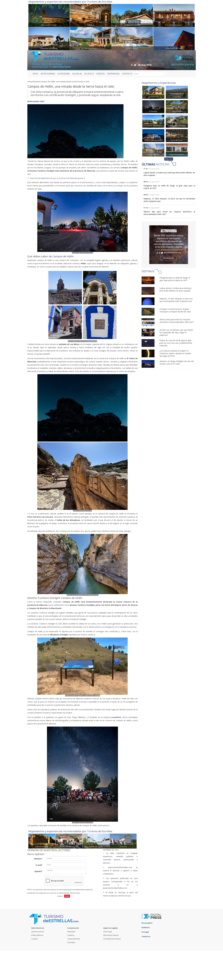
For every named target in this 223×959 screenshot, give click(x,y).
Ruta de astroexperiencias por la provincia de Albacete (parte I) (57, 178)
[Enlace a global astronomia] (168, 244)
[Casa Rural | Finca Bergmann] (132, 38)
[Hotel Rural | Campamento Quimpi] (132, 15)
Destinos (36, 81)
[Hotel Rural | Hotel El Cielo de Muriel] (153, 135)
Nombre (38, 858)
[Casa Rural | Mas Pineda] (177, 106)
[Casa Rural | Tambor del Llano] (153, 121)
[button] (35, 128)
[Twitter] (135, 65)
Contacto (34, 939)
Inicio (35, 73)
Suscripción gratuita (182, 64)
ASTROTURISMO (48, 73)
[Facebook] (131, 65)
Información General (110, 935)
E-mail (39, 865)
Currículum (71, 942)
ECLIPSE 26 (77, 73)
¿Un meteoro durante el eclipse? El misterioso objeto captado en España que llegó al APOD (175, 353)
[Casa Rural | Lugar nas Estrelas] (177, 150)
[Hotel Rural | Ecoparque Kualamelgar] (177, 121)
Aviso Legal (107, 932)
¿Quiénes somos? (37, 932)
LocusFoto (116, 717)
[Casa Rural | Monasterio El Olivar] (49, 15)
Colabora (70, 935)
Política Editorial (37, 935)
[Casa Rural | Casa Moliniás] (153, 92)
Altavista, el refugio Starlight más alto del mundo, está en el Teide (177, 362)
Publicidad (71, 932)
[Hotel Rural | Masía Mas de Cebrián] (49, 38)
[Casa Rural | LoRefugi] (91, 15)
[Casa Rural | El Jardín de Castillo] (96, 841)
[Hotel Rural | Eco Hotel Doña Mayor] (174, 15)
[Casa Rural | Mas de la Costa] (91, 38)
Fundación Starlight (78, 619)
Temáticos (146, 936)
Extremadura (147, 923)
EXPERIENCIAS (113, 73)
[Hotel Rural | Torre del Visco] (177, 135)
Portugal (145, 932)
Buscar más (168, 159)
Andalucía (146, 927)
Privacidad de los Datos (112, 939)
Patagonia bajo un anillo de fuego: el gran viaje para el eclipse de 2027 (175, 279)
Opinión (38, 871)
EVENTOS (101, 73)
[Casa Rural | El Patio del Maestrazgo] (68, 841)
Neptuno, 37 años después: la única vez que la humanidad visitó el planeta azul (176, 299)
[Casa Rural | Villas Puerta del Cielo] (174, 38)
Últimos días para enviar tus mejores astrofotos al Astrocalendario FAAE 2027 (177, 320)
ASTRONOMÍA (64, 73)
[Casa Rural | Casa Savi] (123, 841)
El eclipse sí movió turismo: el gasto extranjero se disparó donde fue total (175, 310)
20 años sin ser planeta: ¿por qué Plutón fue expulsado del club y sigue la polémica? (176, 332)
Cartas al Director (73, 939)
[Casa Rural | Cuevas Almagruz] (41, 841)
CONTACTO (127, 73)
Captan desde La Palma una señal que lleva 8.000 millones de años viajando (176, 289)
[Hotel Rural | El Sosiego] (153, 106)
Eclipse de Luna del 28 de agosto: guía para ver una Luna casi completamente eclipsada (176, 343)
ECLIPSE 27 (89, 73)
